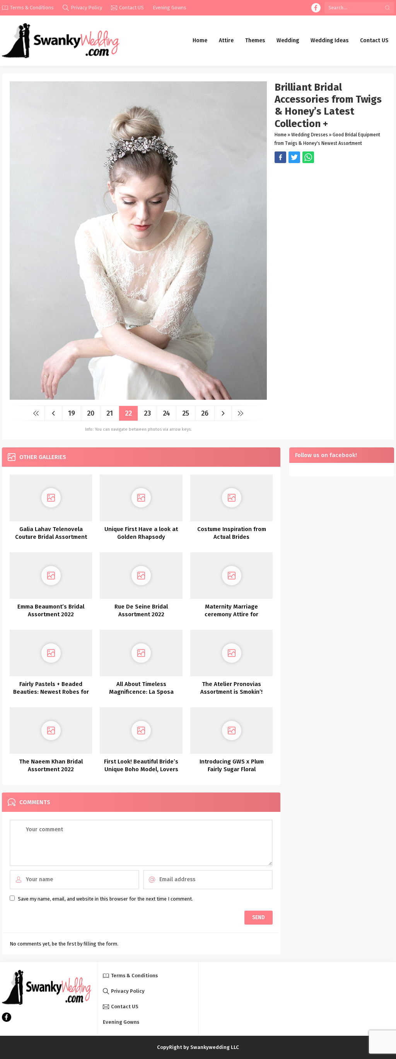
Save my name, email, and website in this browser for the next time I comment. (105, 899)
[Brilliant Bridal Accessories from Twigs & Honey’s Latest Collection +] (138, 397)
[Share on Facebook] (280, 157)
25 (185, 413)
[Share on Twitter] (308, 157)
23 (147, 413)
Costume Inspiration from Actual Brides (231, 533)
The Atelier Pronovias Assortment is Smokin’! (231, 688)
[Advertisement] (330, 217)
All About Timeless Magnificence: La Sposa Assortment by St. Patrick (141, 692)
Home (281, 135)
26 (204, 413)
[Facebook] (316, 7)
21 (109, 413)
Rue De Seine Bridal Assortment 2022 (141, 610)
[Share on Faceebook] (294, 157)
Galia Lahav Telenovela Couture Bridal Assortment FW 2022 (51, 537)
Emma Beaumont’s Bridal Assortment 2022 (50, 610)
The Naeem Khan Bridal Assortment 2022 (51, 765)
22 (128, 413)
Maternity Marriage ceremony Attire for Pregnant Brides (231, 614)
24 (166, 413)
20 (90, 413)
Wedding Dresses (309, 135)
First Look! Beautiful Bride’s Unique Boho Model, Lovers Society (141, 769)
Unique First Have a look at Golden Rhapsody (141, 533)
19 (71, 413)
